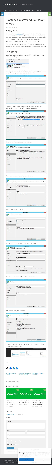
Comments (11, 414)
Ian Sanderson (10, 4)
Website (8, 434)
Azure (7, 14)
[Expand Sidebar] (2, 14)
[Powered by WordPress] (7, 462)
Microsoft (28, 10)
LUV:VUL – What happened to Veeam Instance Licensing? (10, 402)
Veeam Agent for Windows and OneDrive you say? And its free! (38, 402)
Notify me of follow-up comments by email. (15, 440)
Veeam (33, 10)
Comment (9, 421)
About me (39, 10)
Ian (7, 27)
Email (28, 430)
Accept (26, 459)
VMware (23, 10)
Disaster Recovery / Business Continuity (10, 10)
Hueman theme (18, 462)
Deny (43, 459)
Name (8, 430)
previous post (19, 34)
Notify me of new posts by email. (13, 444)
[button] (49, 450)
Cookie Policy (34, 462)
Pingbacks (20, 414)
